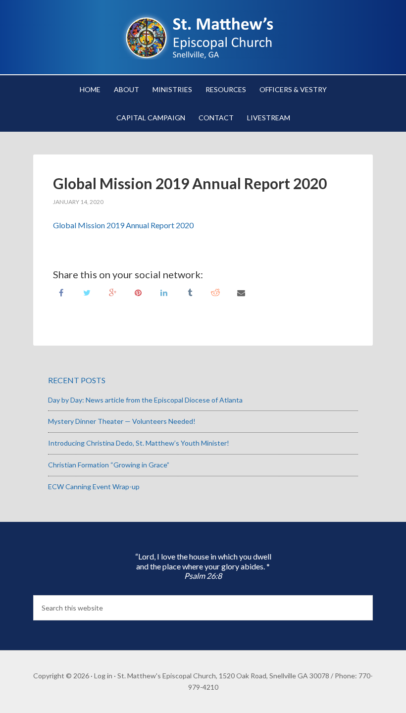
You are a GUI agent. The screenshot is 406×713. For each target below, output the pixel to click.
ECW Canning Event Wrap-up (94, 486)
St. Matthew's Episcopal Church (203, 34)
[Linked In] (164, 292)
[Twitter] (87, 292)
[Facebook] (61, 292)
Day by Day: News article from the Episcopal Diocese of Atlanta (145, 400)
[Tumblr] (190, 292)
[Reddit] (215, 292)
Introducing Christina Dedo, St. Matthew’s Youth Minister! (138, 443)
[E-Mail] (241, 292)
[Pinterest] (138, 292)
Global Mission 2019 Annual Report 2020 (123, 225)
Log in (103, 675)
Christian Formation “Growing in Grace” (108, 464)
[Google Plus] (112, 292)
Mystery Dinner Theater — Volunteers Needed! (122, 421)
